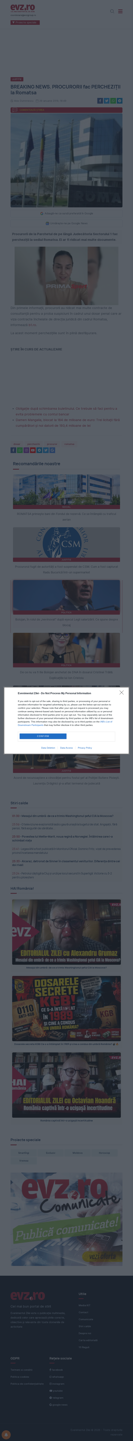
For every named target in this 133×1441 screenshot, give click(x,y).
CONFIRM (43, 736)
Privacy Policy (85, 747)
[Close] (123, 693)
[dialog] (66, 720)
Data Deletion (48, 747)
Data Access (66, 747)
